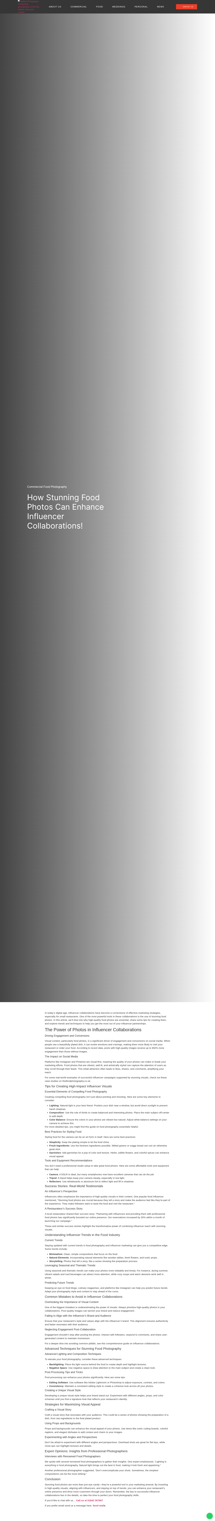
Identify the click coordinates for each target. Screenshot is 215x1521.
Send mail (98, 1505)
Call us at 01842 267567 (89, 1500)
